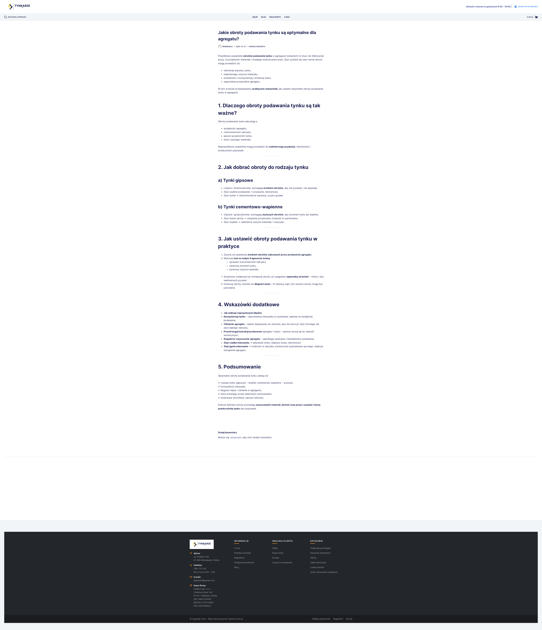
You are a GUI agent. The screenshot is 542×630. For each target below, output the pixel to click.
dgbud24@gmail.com (204, 580)
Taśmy (313, 557)
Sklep (255, 17)
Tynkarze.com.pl (235, 619)
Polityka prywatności (244, 562)
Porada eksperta (257, 46)
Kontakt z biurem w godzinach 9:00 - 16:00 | (489, 6)
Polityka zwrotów (242, 552)
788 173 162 (200, 568)
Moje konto (275, 17)
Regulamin (239, 557)
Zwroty (349, 619)
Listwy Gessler (317, 567)
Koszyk (275, 557)
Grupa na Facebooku (282, 562)
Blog (263, 17)
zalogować (236, 437)
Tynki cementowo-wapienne (324, 572)
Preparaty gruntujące (320, 548)
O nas (287, 17)
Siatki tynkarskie (318, 562)
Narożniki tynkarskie (320, 552)
